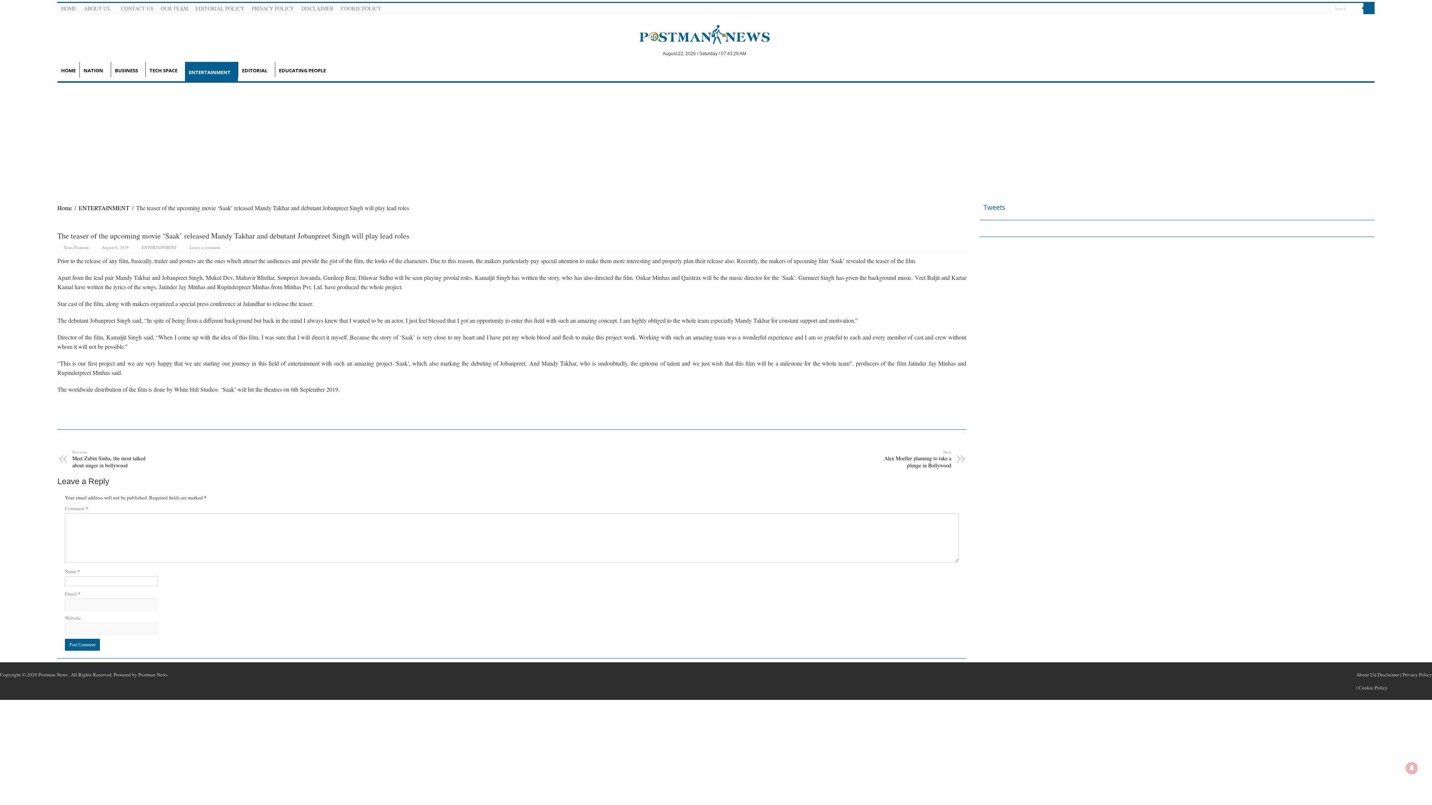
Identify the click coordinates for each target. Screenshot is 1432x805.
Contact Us (137, 8)
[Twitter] (1305, 8)
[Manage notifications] (1412, 768)
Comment (76, 508)
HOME (68, 70)
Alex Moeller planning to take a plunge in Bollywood (917, 459)
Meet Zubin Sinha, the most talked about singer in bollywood (108, 459)
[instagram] (1323, 8)
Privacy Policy (273, 8)
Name (72, 571)
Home (68, 8)
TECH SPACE (164, 70)
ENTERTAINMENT (209, 72)
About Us (97, 8)
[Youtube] (1314, 8)
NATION (93, 70)
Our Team (174, 8)
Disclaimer (317, 8)
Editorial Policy (219, 8)
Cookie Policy (361, 8)
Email (73, 593)
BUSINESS (126, 70)
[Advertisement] (716, 138)
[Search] (1369, 8)
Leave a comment (205, 247)
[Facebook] (1296, 8)
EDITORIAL (254, 70)
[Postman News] (699, 34)
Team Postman (76, 247)
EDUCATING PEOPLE (302, 70)
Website (73, 618)
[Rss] (1287, 8)
